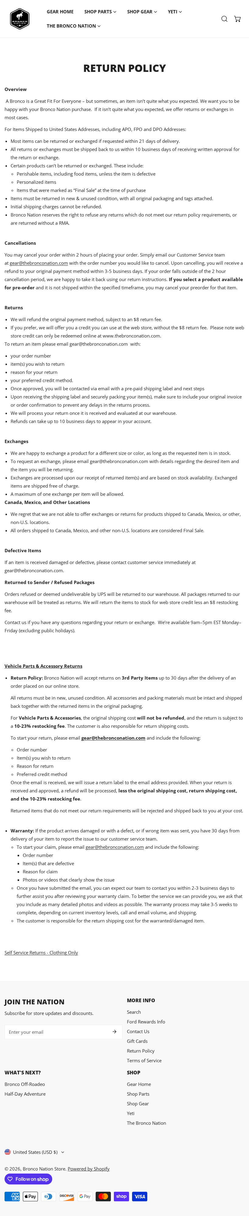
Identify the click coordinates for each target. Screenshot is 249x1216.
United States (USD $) (35, 1152)
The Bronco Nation (146, 1123)
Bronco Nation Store (44, 1169)
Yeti (131, 1113)
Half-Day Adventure (25, 1094)
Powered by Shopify (89, 1169)
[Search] (224, 18)
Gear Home (139, 1084)
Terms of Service (144, 1060)
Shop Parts (138, 1094)
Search (134, 1012)
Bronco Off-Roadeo (25, 1084)
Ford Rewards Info (146, 1022)
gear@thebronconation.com (39, 263)
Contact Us (138, 1031)
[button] (237, 18)
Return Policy (141, 1051)
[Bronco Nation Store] (20, 18)
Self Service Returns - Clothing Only (41, 952)
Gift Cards (137, 1041)
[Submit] (114, 1032)
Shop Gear (138, 1103)
